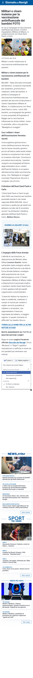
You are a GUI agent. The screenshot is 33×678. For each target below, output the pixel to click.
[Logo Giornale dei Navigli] (16, 2)
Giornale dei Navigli (17, 342)
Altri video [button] (26, 622)
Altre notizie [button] (26, 512)
